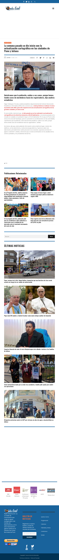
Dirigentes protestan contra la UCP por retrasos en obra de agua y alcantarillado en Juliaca (28, 421)
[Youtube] (29, 1)
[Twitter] (26, 1)
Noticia (9, 42)
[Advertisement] (31, 25)
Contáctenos (44, 531)
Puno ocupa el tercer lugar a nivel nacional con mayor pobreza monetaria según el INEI (42, 194)
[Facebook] (24, 1)
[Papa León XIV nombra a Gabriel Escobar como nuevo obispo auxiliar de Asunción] (27, 300)
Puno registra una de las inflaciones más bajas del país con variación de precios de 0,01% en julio (42, 220)
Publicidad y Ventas (46, 527)
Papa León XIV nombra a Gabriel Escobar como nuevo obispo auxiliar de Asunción (27, 316)
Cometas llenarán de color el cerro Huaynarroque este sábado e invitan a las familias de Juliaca (29, 350)
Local (6, 42)
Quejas (43, 535)
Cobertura (43, 524)
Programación (44, 520)
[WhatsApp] (31, 1)
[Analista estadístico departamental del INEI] (29, 76)
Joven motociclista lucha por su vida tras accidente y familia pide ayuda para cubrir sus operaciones (28, 385)
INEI (6, 163)
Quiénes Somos (45, 517)
